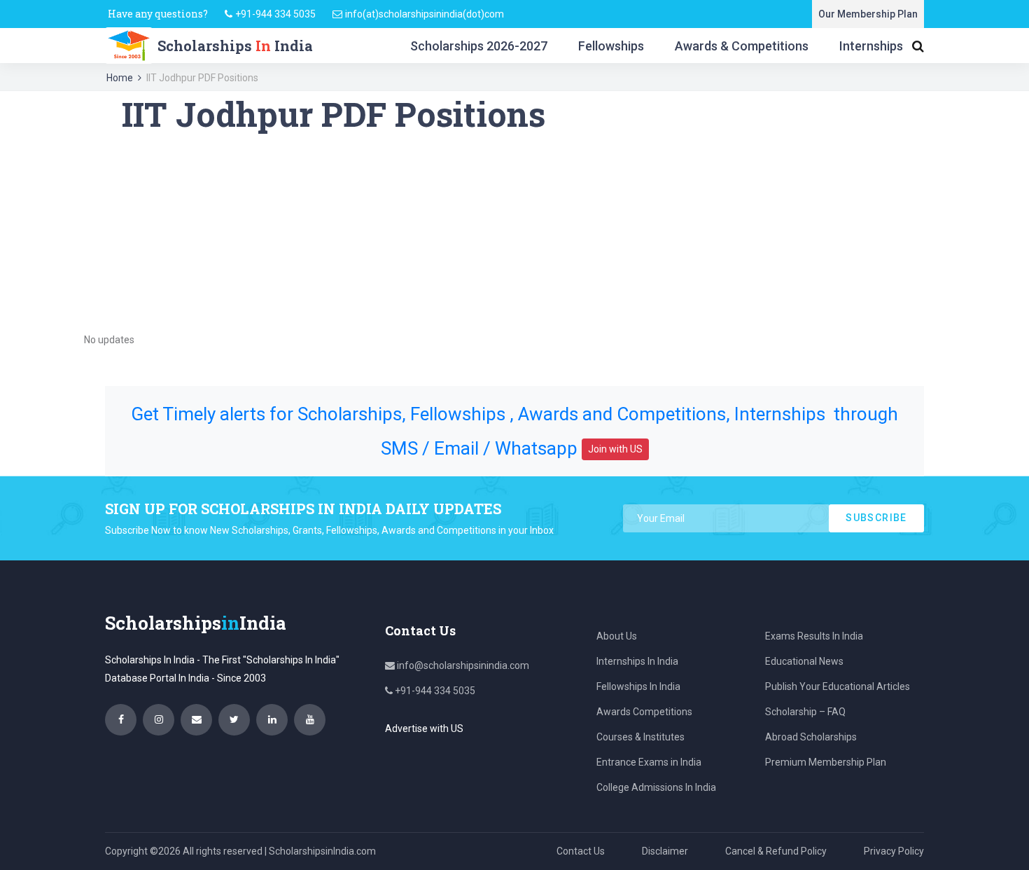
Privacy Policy (894, 851)
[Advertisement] (514, 232)
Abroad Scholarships (811, 737)
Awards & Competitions (741, 46)
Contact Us (580, 851)
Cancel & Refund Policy (776, 851)
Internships (871, 46)
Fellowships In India (638, 686)
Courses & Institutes (640, 737)
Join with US (615, 449)
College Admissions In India (656, 787)
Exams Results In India (814, 636)
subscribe (876, 517)
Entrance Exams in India (648, 762)
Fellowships (611, 46)
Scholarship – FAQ (805, 711)
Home (119, 77)
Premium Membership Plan (825, 762)
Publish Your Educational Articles (837, 686)
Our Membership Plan (868, 14)
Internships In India (637, 661)
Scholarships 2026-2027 (478, 46)
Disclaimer (665, 851)
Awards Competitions (644, 711)
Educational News (804, 661)
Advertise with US (424, 728)
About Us (616, 636)
